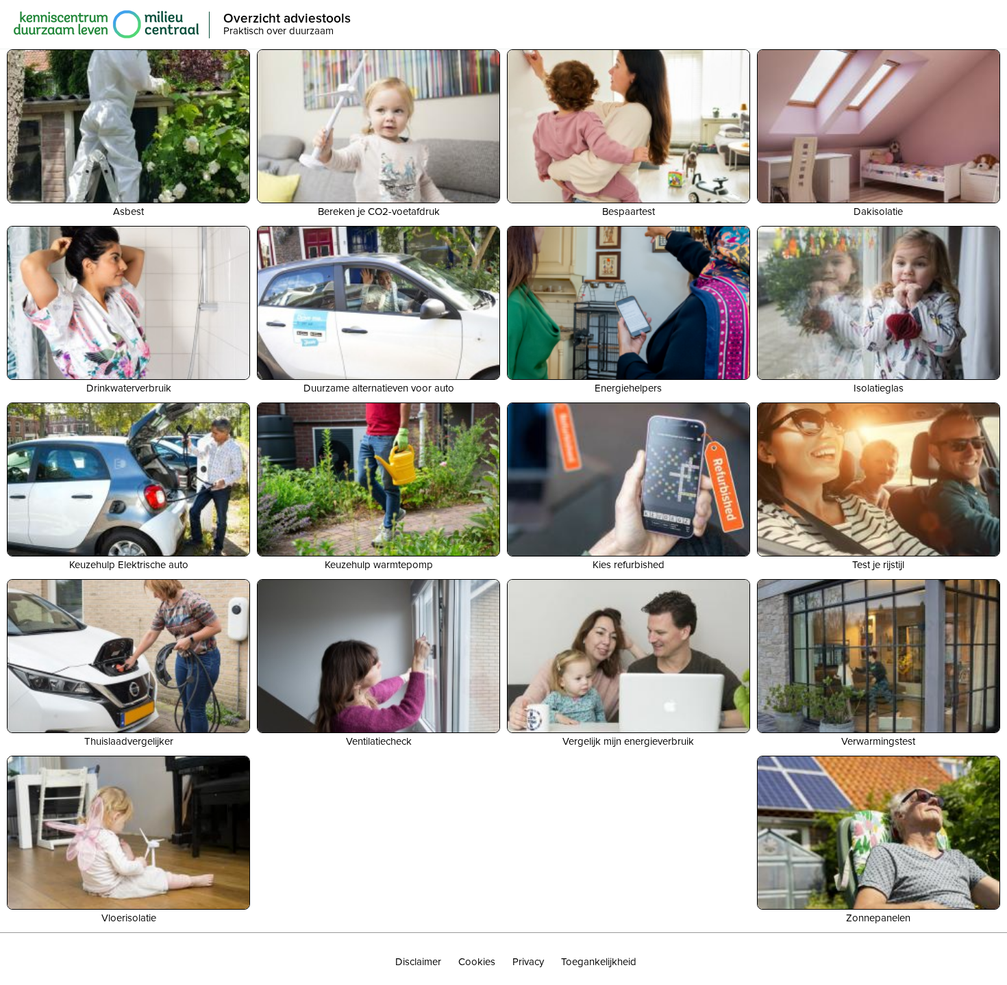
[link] (418, 962)
